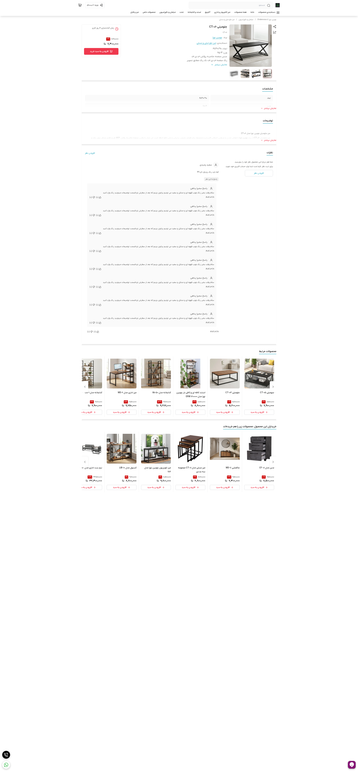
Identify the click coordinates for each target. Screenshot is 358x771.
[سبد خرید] (80, 5)
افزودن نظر (90, 153)
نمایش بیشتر (270, 108)
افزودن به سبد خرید (99, 51)
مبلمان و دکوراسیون (246, 19)
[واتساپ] (6, 765)
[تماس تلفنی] (6, 755)
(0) (97, 197)
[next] (85, 386)
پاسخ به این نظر (211, 179)
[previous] (273, 386)
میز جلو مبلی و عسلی (227, 19)
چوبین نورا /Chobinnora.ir (266, 19)
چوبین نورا (217, 37)
